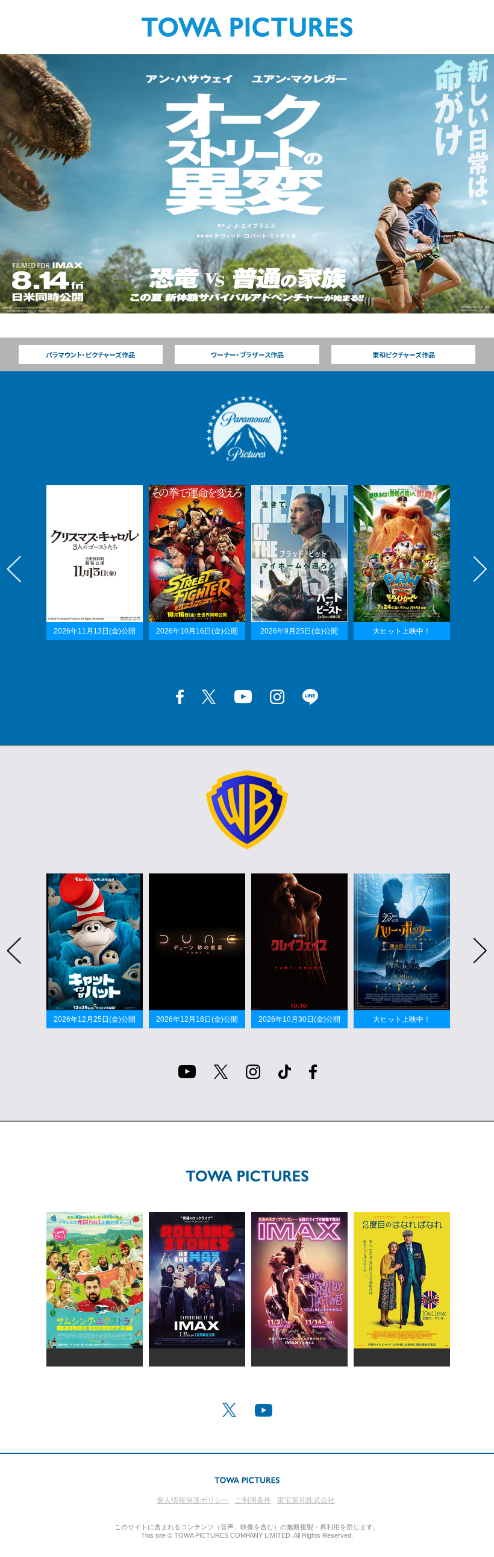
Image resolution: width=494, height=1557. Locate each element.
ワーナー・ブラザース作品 (247, 354)
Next (480, 569)
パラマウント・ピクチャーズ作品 (90, 354)
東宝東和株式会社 (306, 1500)
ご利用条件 (253, 1500)
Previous (14, 569)
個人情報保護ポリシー (193, 1500)
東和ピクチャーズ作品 (403, 354)
